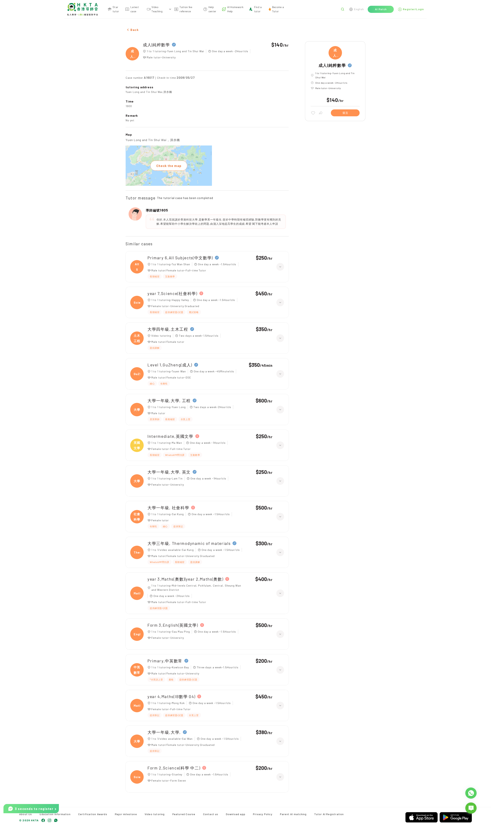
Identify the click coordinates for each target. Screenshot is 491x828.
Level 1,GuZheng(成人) (169, 364)
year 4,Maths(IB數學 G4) (171, 696)
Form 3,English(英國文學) (172, 625)
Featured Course (183, 814)
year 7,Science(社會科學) (172, 293)
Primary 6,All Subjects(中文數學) (180, 257)
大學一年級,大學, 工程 (169, 400)
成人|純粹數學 (156, 44)
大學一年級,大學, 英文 (169, 471)
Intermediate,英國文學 (170, 436)
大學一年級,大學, (164, 732)
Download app (235, 814)
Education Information (55, 814)
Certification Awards (92, 814)
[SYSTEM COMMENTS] (471, 808)
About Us (25, 814)
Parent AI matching (293, 814)
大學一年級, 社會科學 (168, 507)
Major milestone (126, 814)
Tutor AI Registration (329, 814)
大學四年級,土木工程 (167, 329)
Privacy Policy (262, 814)
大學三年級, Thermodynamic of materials (189, 543)
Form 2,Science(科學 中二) (173, 767)
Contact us (210, 814)
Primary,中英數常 (164, 660)
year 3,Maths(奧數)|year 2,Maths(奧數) (185, 579)
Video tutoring (155, 814)
